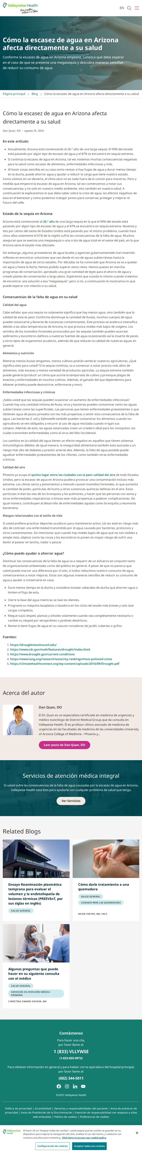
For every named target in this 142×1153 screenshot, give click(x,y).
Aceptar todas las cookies (89, 1146)
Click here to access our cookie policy (84, 1137)
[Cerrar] (137, 1133)
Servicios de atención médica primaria (30, 993)
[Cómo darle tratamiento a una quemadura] (106, 859)
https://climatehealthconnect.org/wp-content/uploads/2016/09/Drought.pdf (64, 664)
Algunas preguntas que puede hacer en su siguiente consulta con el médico (33, 974)
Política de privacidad (18, 1108)
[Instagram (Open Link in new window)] (67, 1086)
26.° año (49, 221)
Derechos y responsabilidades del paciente (81, 1108)
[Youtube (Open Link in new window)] (83, 1086)
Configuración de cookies (52, 1146)
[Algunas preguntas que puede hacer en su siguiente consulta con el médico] (36, 943)
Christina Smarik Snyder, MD (27, 1001)
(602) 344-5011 (71, 1078)
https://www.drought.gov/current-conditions (42, 654)
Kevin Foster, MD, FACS (92, 913)
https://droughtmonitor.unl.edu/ (33, 645)
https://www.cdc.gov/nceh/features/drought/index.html (50, 649)
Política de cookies (65, 1116)
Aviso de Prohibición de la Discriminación (46, 1112)
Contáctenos (71, 1033)
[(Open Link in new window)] (75, 1086)
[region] (71, 1139)
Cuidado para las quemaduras (101, 902)
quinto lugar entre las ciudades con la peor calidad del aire (73, 475)
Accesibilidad (43, 1108)
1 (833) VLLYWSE (71, 1051)
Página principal (14, 94)
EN (122, 8)
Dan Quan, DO (12, 130)
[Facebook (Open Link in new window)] (59, 1086)
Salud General (21, 910)
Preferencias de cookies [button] (94, 1116)
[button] (129, 8)
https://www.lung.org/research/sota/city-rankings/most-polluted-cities (61, 659)
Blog (35, 94)
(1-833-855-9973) (71, 1058)
